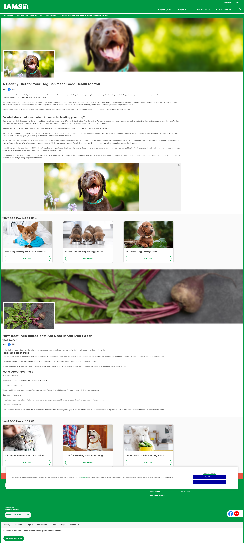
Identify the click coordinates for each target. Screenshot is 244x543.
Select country (13, 515)
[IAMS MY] (16, 6)
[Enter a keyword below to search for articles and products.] (240, 9)
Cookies (18, 525)
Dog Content (155, 491)
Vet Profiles (185, 491)
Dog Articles (51, 15)
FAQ (237, 2)
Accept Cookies (209, 482)
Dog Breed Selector (157, 495)
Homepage (8, 15)
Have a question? (12, 508)
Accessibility (42, 525)
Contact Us (228, 2)
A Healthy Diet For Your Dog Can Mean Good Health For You (84, 15)
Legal (29, 525)
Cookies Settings (209, 473)
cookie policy (83, 477)
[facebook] (230, 513)
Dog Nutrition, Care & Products (29, 15)
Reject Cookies (209, 477)
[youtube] (236, 513)
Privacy (7, 525)
